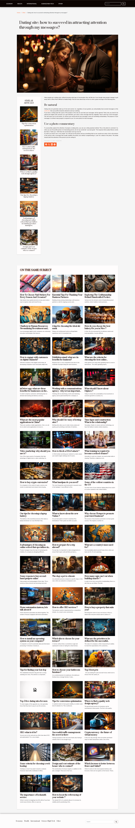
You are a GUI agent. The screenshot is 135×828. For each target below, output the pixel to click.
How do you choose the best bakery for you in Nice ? (97, 327)
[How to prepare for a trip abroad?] (67, 533)
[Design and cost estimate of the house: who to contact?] (29, 237)
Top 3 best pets (91, 670)
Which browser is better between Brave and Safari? (100, 764)
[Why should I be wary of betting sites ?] (67, 408)
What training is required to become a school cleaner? (97, 452)
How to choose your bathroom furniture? (66, 671)
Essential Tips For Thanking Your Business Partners (67, 296)
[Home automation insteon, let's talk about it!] (35, 596)
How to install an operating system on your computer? (32, 639)
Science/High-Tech (47, 4)
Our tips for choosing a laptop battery (28, 196)
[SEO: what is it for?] (35, 721)
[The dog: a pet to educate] (67, 564)
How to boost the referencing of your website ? (66, 796)
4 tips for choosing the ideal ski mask (66, 327)
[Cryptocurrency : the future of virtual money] (100, 721)
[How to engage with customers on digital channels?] (35, 346)
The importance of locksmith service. (33, 796)
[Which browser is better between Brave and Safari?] (100, 752)
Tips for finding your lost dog (33, 670)
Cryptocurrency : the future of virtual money (98, 733)
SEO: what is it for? (28, 732)
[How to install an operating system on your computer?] (35, 627)
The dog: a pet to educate (63, 576)
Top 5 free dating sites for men (33, 701)
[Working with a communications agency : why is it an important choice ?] (67, 377)
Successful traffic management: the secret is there (28, 148)
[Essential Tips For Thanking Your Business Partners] (67, 283)
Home (18, 13)
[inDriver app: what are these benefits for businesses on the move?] (35, 377)
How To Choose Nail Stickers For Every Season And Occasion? (35, 296)
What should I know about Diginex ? (96, 389)
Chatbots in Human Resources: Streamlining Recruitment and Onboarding (34, 328)
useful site (47, 111)
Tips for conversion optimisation (29, 124)
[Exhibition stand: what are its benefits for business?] (67, 346)
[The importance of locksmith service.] (35, 783)
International (32, 4)
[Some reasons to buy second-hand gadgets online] (35, 564)
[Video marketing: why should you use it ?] (35, 440)
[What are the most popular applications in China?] (35, 408)
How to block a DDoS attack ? (65, 451)
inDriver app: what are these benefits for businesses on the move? (33, 391)
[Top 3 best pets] (100, 658)
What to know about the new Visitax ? (65, 514)
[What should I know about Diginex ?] (100, 377)
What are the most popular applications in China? (32, 421)
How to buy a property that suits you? (99, 608)
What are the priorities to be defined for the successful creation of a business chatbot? (99, 641)
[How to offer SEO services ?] (67, 596)
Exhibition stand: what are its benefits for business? (65, 358)
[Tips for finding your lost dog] (35, 658)
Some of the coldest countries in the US (99, 483)
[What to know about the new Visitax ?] (67, 502)
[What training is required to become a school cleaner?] (100, 440)
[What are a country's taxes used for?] (100, 533)
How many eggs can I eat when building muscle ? (99, 577)
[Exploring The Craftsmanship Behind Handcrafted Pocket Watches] (100, 283)
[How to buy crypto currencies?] (35, 471)
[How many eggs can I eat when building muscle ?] (100, 564)
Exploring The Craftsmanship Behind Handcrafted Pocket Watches (98, 297)
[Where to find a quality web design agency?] (29, 162)
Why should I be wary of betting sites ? (66, 421)
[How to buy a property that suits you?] (100, 596)
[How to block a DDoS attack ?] (67, 440)
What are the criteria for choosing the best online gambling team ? (96, 359)
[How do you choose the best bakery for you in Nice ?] (100, 315)
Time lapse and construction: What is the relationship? (98, 421)
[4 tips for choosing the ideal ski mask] (67, 315)
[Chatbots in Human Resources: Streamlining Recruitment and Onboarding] (35, 315)
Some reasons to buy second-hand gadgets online (33, 577)
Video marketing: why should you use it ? (35, 452)
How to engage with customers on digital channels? (34, 358)
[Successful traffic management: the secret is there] (29, 137)
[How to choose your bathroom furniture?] (67, 658)
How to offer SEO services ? (65, 607)
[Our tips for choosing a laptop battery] (29, 185)
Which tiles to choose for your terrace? (65, 639)
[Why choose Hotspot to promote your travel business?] (100, 502)
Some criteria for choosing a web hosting (35, 764)
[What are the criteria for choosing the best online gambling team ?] (100, 346)
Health (19, 4)
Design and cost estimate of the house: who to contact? (29, 248)
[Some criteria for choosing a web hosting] (35, 752)
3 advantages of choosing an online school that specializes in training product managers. (28, 221)
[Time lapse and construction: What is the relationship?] (100, 408)
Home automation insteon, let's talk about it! (34, 608)
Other (60, 4)
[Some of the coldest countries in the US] (100, 471)
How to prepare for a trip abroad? (63, 546)
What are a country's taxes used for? (99, 546)
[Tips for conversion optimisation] (29, 114)
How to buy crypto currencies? (34, 482)
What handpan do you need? (65, 482)
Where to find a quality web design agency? (28, 173)
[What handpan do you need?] (67, 471)
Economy (9, 4)
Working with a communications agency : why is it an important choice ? (67, 391)
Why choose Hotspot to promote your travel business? (99, 514)
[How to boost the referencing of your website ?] (67, 783)
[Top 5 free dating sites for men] (35, 690)
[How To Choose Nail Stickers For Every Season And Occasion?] (35, 283)
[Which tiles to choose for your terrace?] (67, 627)
